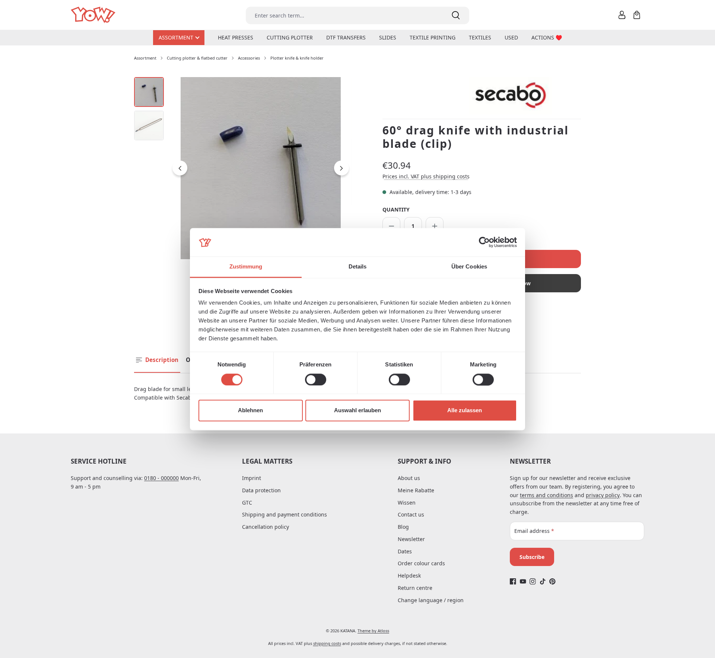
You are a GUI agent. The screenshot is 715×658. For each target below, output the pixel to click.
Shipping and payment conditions (284, 514)
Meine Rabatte (416, 490)
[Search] (455, 15)
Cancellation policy (265, 526)
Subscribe (531, 556)
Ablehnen (250, 410)
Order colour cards (421, 563)
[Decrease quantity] (391, 226)
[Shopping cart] (636, 15)
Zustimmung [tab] (246, 267)
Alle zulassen (464, 410)
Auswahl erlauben (357, 410)
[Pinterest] (552, 581)
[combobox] (344, 15)
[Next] (341, 167)
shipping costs (327, 643)
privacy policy (603, 495)
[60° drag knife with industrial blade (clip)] (260, 168)
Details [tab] (358, 267)
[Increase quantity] (435, 226)
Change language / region (431, 600)
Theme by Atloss (373, 630)
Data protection (261, 490)
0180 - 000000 (161, 477)
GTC (247, 502)
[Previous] (179, 167)
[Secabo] (525, 95)
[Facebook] (513, 581)
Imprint (251, 477)
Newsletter (411, 539)
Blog (403, 526)
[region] (243, 168)
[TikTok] (543, 581)
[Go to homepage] (94, 15)
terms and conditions (546, 495)
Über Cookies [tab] (469, 267)
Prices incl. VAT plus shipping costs (426, 176)
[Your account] (621, 15)
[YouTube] (523, 581)
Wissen (407, 502)
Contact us (411, 514)
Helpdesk (409, 575)
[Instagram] (533, 581)
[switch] (315, 379)
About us (409, 477)
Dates (405, 551)
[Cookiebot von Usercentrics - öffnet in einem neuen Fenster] (484, 242)
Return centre (415, 587)
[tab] (157, 360)
